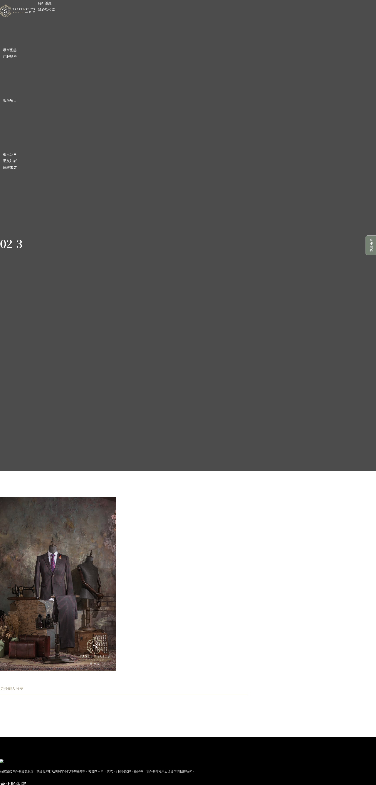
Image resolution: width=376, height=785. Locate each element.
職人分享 (10, 154)
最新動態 (10, 49)
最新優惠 (45, 3)
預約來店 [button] (10, 167)
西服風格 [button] (10, 56)
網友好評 (10, 160)
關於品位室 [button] (46, 9)
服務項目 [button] (10, 100)
